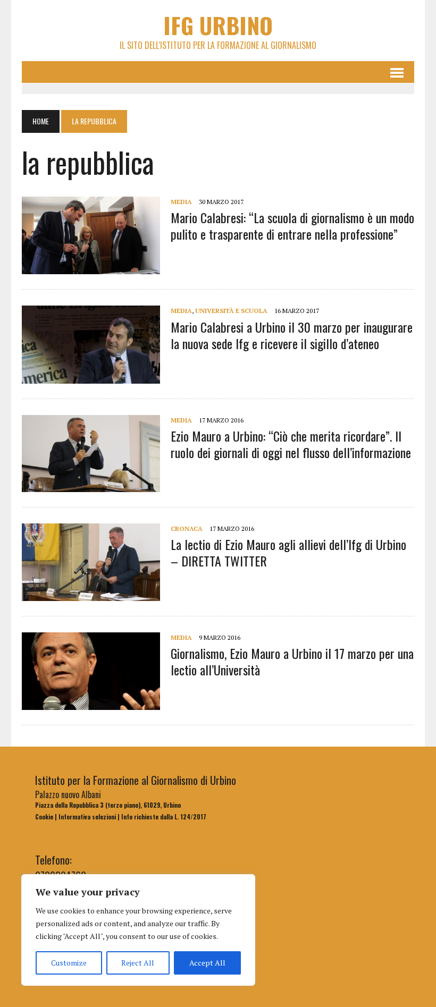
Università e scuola (231, 311)
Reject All (137, 963)
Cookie (44, 817)
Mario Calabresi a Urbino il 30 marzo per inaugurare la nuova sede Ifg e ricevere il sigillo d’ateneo (292, 335)
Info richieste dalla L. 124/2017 (163, 817)
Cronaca (187, 528)
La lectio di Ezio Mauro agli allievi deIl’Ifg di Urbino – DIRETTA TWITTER (288, 552)
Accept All (207, 963)
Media (181, 202)
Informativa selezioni (87, 817)
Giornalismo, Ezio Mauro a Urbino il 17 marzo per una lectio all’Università (292, 661)
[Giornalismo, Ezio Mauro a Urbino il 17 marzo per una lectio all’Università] (91, 702)
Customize (69, 963)
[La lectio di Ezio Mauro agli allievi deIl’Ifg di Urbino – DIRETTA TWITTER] (91, 593)
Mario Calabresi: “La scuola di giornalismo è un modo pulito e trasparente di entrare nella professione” (292, 225)
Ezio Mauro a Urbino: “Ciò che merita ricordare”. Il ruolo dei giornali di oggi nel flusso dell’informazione (291, 444)
